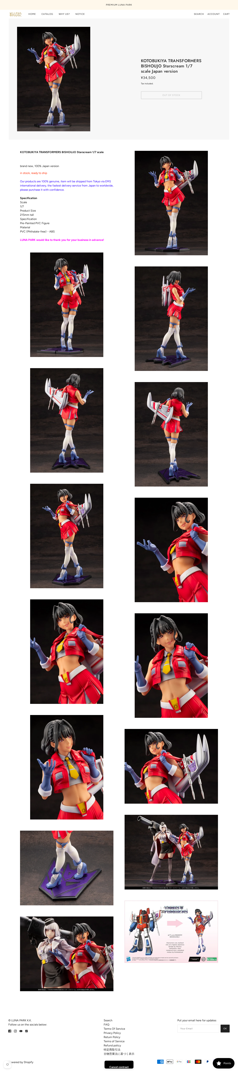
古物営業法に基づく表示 (119, 1053)
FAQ (106, 1024)
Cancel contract (119, 1067)
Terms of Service (114, 1041)
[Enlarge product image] (66, 79)
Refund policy (112, 1045)
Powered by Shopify (20, 1062)
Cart (226, 14)
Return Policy (112, 1037)
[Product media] (66, 305)
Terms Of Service (114, 1028)
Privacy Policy (112, 1033)
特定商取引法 (112, 1049)
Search (199, 14)
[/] (15, 14)
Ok (225, 1028)
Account (214, 14)
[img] (10, 1030)
